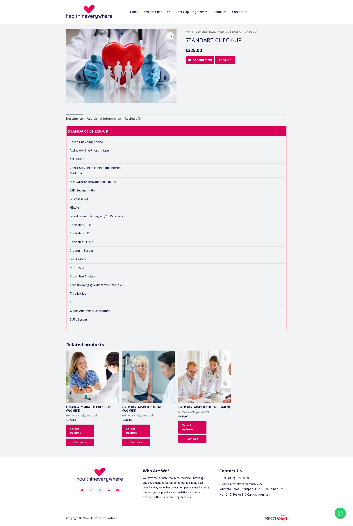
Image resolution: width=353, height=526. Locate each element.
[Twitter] (82, 490)
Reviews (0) (133, 119)
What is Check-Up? (157, 12)
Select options (75, 431)
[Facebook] (91, 490)
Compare (225, 60)
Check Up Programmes (192, 12)
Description (74, 119)
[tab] (74, 119)
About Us (219, 12)
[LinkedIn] (109, 490)
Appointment (203, 60)
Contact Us (239, 12)
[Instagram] (100, 490)
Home (134, 12)
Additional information (104, 119)
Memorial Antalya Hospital (211, 31)
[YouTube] (117, 490)
